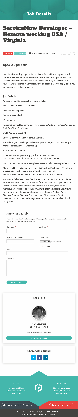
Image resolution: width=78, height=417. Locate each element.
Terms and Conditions (28, 414)
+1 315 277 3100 (41, 327)
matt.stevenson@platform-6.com (39, 332)
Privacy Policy (42, 414)
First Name (11, 227)
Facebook (39, 357)
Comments (10, 258)
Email (9, 249)
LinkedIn (45, 357)
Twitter (33, 357)
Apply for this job (39, 338)
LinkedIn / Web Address (14, 237)
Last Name (43, 227)
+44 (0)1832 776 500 (17, 405)
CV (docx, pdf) (44, 237)
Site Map (52, 414)
